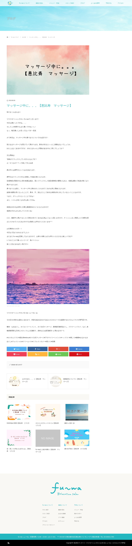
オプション (61, 521)
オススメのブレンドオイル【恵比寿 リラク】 (48, 424)
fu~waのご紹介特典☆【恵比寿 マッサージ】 (48, 450)
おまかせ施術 (62, 513)
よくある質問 (95, 3)
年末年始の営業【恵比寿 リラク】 (18, 423)
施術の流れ (39, 3)
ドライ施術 (61, 517)
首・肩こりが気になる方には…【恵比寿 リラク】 (19, 450)
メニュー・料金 (54, 3)
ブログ (82, 3)
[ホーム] (7, 35)
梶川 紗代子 (19, 365)
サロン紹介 (45, 510)
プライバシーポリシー (48, 525)
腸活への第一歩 (69, 423)
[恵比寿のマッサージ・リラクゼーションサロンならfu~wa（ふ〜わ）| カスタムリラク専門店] (66, 494)
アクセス (120, 3)
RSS (8, 542)
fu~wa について (24, 3)
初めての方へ (78, 513)
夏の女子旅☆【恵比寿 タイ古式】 (76, 449)
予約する (108, 3)
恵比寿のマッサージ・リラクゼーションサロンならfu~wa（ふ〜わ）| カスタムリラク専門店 (99, 543)
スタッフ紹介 (69, 3)
